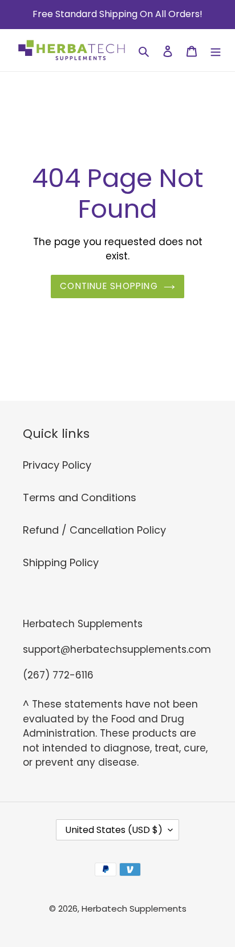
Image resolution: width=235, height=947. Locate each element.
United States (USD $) (114, 829)
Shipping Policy (61, 562)
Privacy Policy (57, 465)
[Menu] (216, 50)
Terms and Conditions (79, 497)
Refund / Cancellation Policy (94, 530)
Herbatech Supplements (134, 909)
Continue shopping (109, 286)
